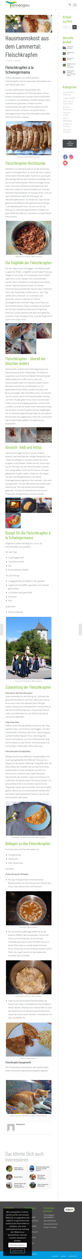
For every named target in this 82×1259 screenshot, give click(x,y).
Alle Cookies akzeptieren (17, 1245)
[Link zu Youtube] (75, 1253)
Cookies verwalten (17, 1251)
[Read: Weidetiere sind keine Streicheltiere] (64, 65)
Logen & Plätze (69, 98)
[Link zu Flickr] (68, 1253)
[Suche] (69, 5)
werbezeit (34, 1254)
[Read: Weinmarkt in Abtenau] (64, 59)
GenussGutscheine (51, 1224)
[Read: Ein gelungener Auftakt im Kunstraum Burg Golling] (64, 72)
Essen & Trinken (50, 1227)
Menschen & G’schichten (68, 102)
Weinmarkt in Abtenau (70, 58)
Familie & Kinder (67, 113)
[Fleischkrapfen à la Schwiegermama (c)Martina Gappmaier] (28, 24)
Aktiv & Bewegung (67, 119)
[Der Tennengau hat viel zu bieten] (1, 629)
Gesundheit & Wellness (68, 93)
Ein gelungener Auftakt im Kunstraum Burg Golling (71, 73)
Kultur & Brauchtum (67, 108)
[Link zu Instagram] (65, 1253)
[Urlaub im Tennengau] (17, 5)
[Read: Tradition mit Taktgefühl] (64, 47)
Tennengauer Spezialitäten (49, 1216)
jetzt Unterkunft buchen (70, 143)
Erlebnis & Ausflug (67, 125)
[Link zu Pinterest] (71, 1253)
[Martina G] (11, 1130)
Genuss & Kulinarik (67, 130)
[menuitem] (69, 5)
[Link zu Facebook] (62, 1253)
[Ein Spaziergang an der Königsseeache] (80, 629)
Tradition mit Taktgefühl (70, 47)
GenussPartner (50, 1220)
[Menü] (74, 5)
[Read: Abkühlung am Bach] (64, 53)
